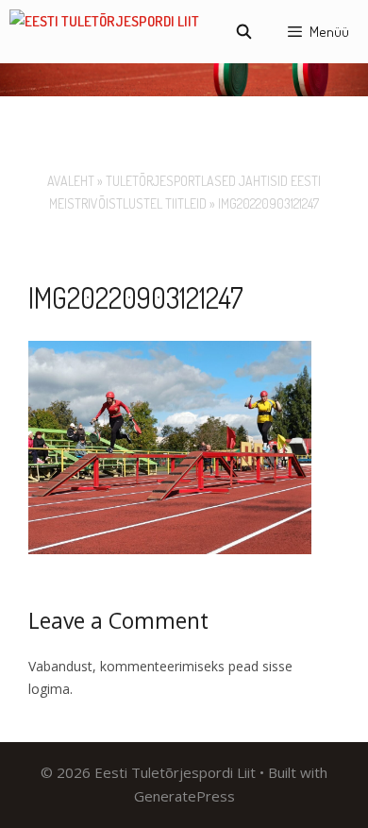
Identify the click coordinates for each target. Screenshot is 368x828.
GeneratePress (184, 795)
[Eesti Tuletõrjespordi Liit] (104, 31)
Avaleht (70, 181)
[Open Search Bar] (243, 31)
